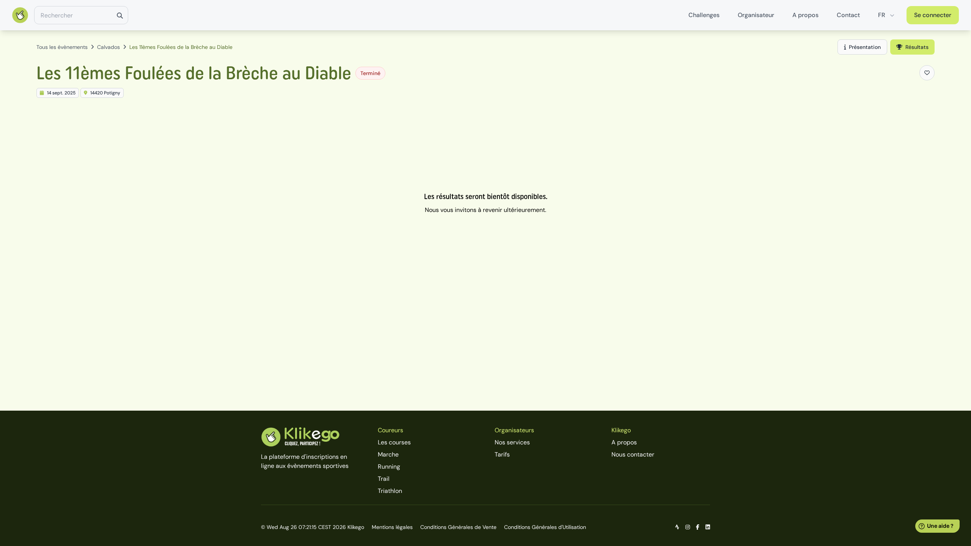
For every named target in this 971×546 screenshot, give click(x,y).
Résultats (917, 47)
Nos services (512, 442)
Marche (388, 454)
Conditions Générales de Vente (458, 527)
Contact (848, 15)
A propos (805, 15)
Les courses (394, 442)
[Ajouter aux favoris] (927, 72)
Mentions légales (392, 527)
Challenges (704, 15)
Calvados (108, 47)
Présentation (865, 47)
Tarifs (502, 454)
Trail (384, 479)
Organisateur (756, 15)
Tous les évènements (62, 47)
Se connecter (932, 15)
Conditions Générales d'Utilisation (545, 527)
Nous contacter (632, 454)
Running (389, 467)
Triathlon (390, 491)
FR (881, 15)
